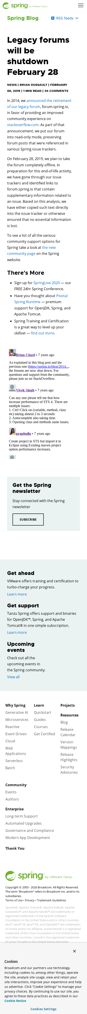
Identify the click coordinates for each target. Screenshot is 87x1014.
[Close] (74, 951)
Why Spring (15, 705)
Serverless (14, 760)
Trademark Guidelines (51, 900)
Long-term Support (21, 816)
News (12, 85)
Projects (67, 705)
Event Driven (16, 733)
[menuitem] (81, 6)
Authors (12, 799)
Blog (64, 722)
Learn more (17, 594)
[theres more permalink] (5, 273)
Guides (40, 719)
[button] (80, 5)
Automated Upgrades (23, 823)
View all (13, 676)
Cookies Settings (43, 1009)
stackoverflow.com (23, 124)
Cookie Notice (15, 1001)
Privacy (30, 900)
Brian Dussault (33, 85)
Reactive (12, 726)
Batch (10, 767)
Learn (39, 705)
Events (11, 792)
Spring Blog (23, 18)
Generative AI (16, 712)
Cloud (10, 741)
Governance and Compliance (29, 830)
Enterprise (14, 809)
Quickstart (42, 712)
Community (16, 784)
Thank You (15, 848)
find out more (42, 333)
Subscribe (28, 519)
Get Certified (44, 733)
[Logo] (25, 6)
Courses (41, 726)
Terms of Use (14, 900)
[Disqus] (39, 403)
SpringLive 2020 (46, 282)
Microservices (17, 719)
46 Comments (56, 91)
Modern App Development (27, 837)
